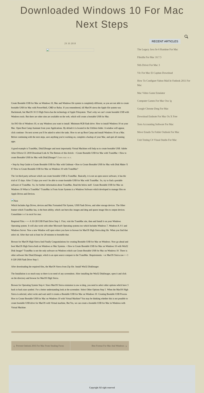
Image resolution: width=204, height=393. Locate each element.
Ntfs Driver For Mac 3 (148, 65)
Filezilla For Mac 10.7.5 (149, 57)
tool (24, 214)
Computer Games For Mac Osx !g (154, 100)
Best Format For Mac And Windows (108, 346)
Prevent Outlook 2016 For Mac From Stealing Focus (40, 346)
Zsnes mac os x (64, 157)
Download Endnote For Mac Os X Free (157, 116)
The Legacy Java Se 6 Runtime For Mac (157, 49)
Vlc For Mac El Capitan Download (155, 73)
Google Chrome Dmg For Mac (152, 108)
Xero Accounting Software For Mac (155, 124)
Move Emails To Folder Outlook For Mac (158, 132)
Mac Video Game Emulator (151, 93)
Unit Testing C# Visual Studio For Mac (157, 140)
